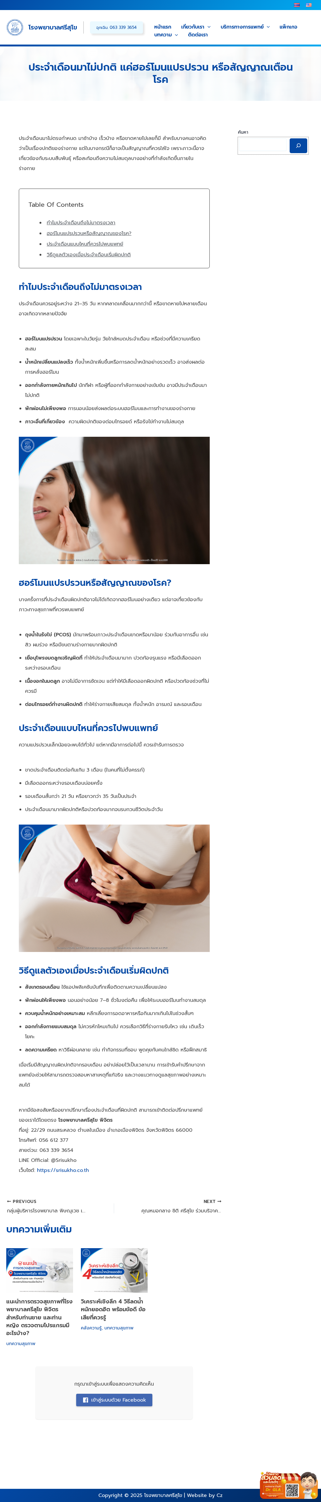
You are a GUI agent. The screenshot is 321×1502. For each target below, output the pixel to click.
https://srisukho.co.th (62, 1170)
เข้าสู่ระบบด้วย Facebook (118, 1400)
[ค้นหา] (298, 145)
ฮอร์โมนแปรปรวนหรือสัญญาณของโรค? (89, 233)
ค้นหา (243, 132)
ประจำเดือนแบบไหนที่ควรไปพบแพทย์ (85, 244)
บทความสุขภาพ (20, 1343)
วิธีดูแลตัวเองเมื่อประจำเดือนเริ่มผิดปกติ (89, 255)
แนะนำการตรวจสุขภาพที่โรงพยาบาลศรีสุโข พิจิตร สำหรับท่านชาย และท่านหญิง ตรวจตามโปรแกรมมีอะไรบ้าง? (39, 1317)
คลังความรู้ (91, 1328)
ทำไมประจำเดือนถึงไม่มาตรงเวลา (81, 223)
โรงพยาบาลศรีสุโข (53, 27)
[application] (207, 27)
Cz (220, 1495)
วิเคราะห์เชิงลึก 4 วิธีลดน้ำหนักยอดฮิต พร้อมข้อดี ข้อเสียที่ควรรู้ (113, 1309)
